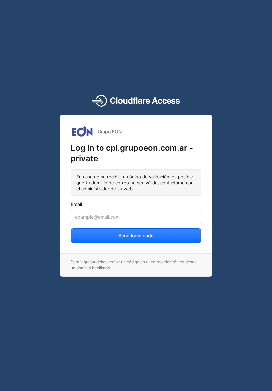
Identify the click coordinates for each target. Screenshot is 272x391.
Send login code (136, 235)
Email (76, 204)
